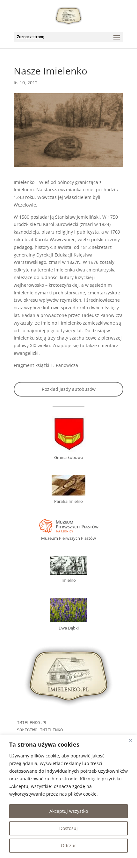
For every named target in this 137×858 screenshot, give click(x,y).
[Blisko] (130, 740)
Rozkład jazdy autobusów (69, 389)
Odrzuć (68, 845)
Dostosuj (68, 828)
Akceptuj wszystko (68, 811)
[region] (68, 796)
